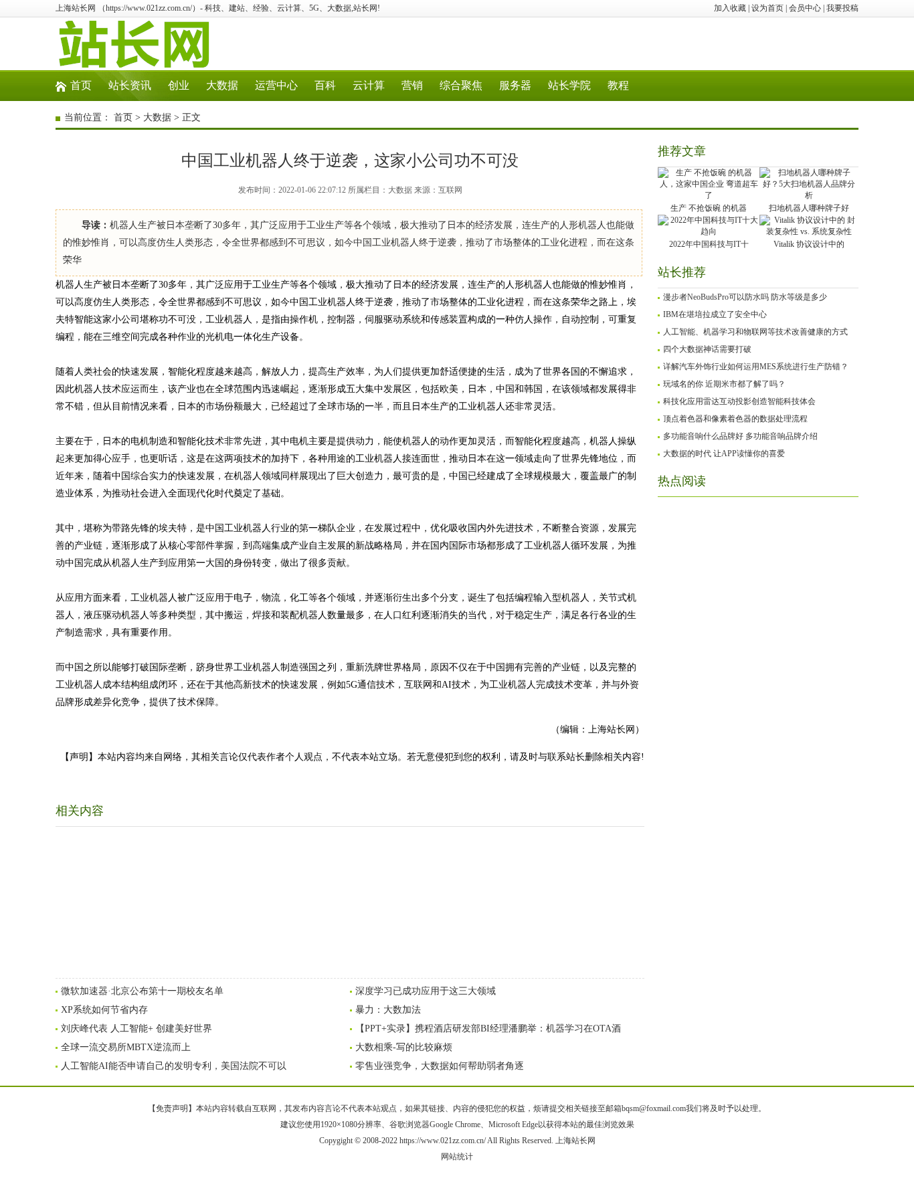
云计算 (369, 85)
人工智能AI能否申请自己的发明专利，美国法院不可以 (173, 1066)
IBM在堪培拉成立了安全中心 (715, 314)
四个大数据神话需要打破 (707, 349)
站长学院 (569, 85)
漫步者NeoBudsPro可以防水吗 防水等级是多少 (745, 297)
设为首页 (767, 8)
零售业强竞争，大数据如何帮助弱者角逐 (439, 1066)
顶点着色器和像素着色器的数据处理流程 (735, 418)
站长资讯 (129, 85)
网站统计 (457, 1156)
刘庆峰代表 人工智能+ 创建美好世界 (136, 1028)
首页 (81, 85)
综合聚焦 (461, 85)
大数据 (222, 85)
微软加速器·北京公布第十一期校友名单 (142, 991)
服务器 (515, 85)
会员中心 (805, 8)
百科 (325, 85)
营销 (412, 85)
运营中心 (276, 85)
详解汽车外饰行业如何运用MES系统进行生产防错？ (755, 366)
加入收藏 (730, 8)
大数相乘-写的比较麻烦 (403, 1047)
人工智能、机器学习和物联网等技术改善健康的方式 (755, 331)
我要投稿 (842, 8)
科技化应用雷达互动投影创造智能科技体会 (739, 401)
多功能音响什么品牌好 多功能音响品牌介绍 (740, 436)
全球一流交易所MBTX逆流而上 (126, 1047)
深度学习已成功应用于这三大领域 (425, 991)
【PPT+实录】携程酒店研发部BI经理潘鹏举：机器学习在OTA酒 (488, 1028)
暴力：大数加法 (388, 1010)
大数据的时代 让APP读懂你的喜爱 (724, 453)
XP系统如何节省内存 (104, 1010)
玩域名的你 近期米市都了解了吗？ (724, 384)
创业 (178, 85)
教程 (618, 85)
